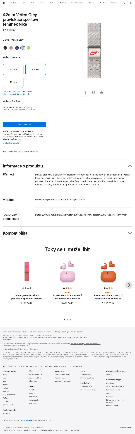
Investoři (109, 397)
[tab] (85, 93)
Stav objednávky (61, 378)
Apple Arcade (34, 400)
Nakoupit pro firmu (87, 378)
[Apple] (4, 366)
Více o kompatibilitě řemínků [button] (15, 94)
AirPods (6, 391)
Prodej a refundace (62, 430)
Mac (4, 378)
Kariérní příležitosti (113, 390)
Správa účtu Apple (35, 374)
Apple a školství (86, 386)
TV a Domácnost (9, 395)
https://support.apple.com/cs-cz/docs (69, 332)
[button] (124, 3)
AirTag (5, 398)
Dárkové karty (8, 405)
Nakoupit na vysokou (88, 390)
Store (5, 374)
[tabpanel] (94, 50)
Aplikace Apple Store (62, 374)
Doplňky (6, 401)
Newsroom (110, 383)
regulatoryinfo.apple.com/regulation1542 (85, 344)
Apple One (32, 390)
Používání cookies (30, 430)
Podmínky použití (46, 430)
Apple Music (33, 397)
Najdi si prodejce (26, 420)
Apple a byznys (85, 374)
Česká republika (126, 427)
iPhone (5, 385)
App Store (32, 403)
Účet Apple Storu (35, 378)
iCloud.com (33, 381)
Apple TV (32, 393)
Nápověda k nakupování (63, 381)
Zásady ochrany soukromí (12, 430)
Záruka (109, 393)
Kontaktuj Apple (112, 405)
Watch (11, 366)
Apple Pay (6, 413)
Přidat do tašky (24, 125)
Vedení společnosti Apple (115, 386)
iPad (4, 381)
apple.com (7, 339)
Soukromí (109, 374)
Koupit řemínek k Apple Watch (28, 366)
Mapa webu (75, 430)
